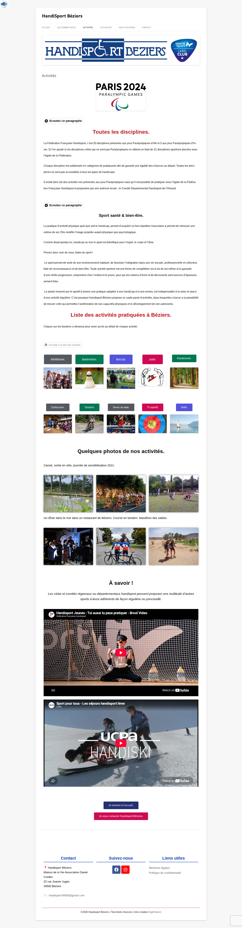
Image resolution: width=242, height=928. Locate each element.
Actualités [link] (106, 27)
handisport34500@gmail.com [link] (66, 895)
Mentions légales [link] (159, 867)
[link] (4, 4)
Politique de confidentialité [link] (165, 872)
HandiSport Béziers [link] (62, 16)
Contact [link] (146, 27)
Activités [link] (88, 27)
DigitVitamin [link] (154, 912)
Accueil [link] (46, 27)
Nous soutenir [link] (127, 27)
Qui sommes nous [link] (66, 27)
